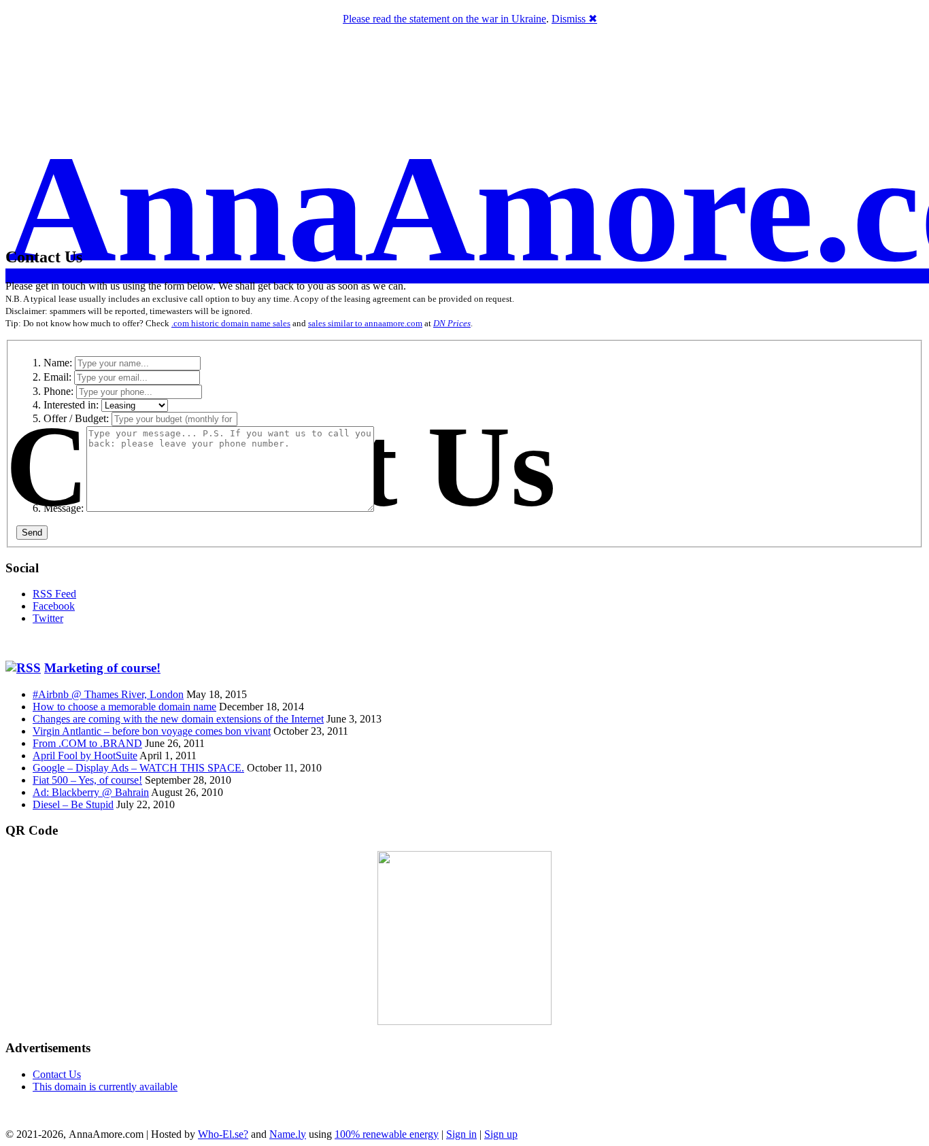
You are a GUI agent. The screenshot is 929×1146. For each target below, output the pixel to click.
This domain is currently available (105, 1086)
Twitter (48, 618)
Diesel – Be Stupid (73, 804)
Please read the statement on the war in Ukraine (444, 18)
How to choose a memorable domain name (124, 706)
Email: (57, 377)
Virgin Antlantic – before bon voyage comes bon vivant (152, 731)
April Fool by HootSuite (85, 755)
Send (32, 532)
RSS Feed (54, 594)
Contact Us (57, 1074)
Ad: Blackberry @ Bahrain (91, 792)
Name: (58, 362)
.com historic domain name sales (230, 323)
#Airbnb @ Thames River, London (108, 694)
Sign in (461, 1134)
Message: (64, 508)
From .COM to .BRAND (87, 743)
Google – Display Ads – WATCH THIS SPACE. (138, 768)
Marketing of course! (102, 668)
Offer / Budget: (76, 418)
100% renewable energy (387, 1134)
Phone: (58, 391)
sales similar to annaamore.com (365, 323)
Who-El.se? (223, 1134)
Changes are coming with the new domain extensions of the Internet (178, 719)
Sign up (501, 1134)
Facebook (54, 606)
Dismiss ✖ (574, 18)
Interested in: (71, 405)
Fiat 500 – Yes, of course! (87, 780)
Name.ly (287, 1134)
